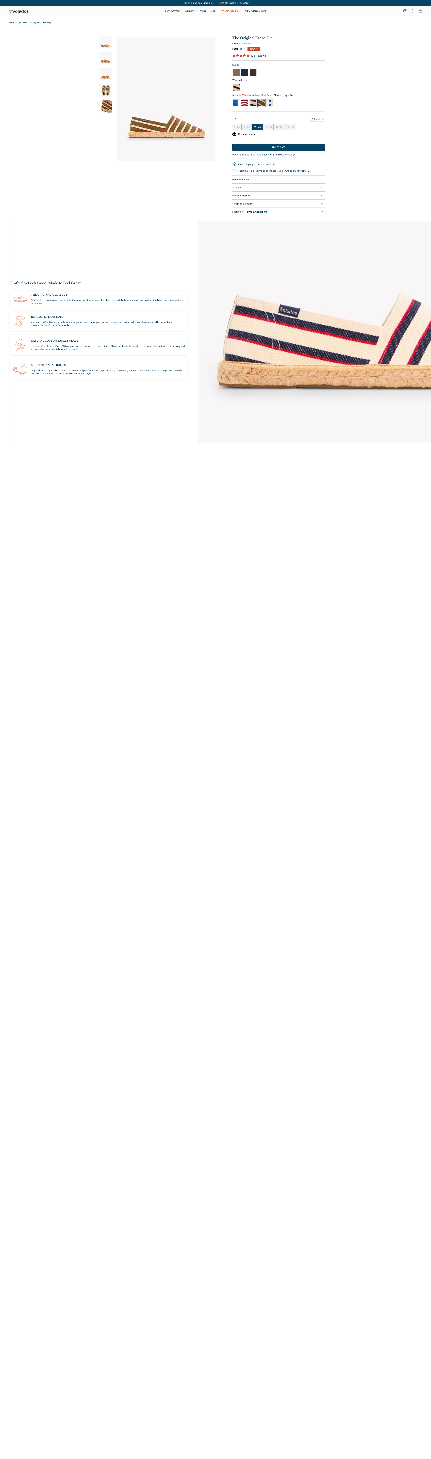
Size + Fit (237, 187)
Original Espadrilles (41, 22)
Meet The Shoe (240, 179)
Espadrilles (23, 22)
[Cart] (420, 11)
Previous (115, 98)
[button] (189, 11)
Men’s (11, 22)
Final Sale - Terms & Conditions (249, 211)
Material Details (241, 195)
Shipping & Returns (243, 203)
